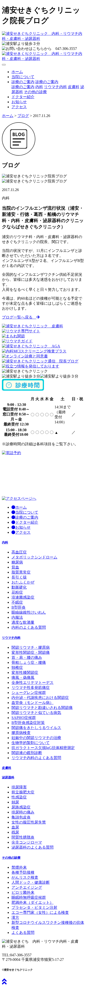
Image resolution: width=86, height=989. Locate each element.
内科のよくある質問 (28, 627)
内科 (39, 87)
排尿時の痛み (22, 812)
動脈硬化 (19, 587)
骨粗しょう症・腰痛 (28, 662)
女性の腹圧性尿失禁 (28, 822)
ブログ (23, 116)
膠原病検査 (21, 733)
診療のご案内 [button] (22, 82)
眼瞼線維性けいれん (28, 612)
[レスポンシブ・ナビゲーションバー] (4, 64)
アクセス (19, 107)
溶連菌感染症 (22, 597)
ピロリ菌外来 (22, 892)
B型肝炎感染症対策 (28, 723)
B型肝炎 (18, 607)
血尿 (15, 827)
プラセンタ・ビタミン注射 (34, 907)
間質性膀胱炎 (22, 837)
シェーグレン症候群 (28, 693)
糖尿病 (17, 562)
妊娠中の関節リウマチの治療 (36, 738)
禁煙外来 (19, 867)
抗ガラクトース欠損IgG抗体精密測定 (43, 748)
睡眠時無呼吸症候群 (28, 897)
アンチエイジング (26, 887)
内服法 (17, 617)
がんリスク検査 (24, 877)
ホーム (17, 72)
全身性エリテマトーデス (32, 683)
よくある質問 (22, 933)
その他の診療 (35, 92)
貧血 (15, 567)
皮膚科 (73, 87)
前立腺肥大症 (22, 792)
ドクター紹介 (22, 97)
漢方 (15, 917)
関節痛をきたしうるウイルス (36, 728)
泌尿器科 (8, 777)
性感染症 (19, 797)
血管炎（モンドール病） (32, 703)
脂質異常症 (21, 572)
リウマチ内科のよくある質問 (36, 758)
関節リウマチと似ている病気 (36, 713)
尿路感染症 (21, 807)
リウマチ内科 (55, 87)
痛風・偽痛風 (22, 677)
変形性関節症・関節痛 (30, 652)
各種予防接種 (22, 872)
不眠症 (17, 602)
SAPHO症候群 (23, 718)
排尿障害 (19, 787)
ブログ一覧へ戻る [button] (19, 317)
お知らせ (19, 102)
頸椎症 (17, 667)
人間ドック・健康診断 (30, 882)
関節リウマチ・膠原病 (30, 647)
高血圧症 (19, 552)
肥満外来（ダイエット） (32, 902)
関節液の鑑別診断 (26, 753)
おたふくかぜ (22, 582)
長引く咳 (19, 577)
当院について (22, 77)
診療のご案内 (46, 82)
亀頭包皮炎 (21, 817)
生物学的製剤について (30, 743)
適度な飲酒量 (22, 622)
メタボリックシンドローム (34, 557)
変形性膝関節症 (24, 672)
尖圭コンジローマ (26, 842)
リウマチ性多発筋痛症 (30, 688)
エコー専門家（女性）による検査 (40, 912)
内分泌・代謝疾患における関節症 (40, 698)
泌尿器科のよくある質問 (32, 847)
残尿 (15, 832)
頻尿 (15, 802)
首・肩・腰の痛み (26, 657)
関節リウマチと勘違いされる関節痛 (42, 708)
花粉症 (17, 592)
